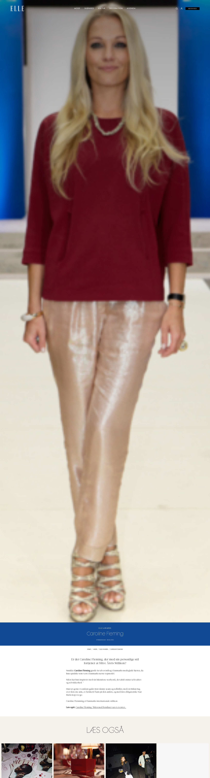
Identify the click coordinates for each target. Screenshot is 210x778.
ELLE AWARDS (105, 628)
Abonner (192, 8)
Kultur (101, 8)
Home (89, 649)
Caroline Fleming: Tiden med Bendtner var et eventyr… (101, 707)
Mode (77, 8)
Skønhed (89, 8)
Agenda (131, 8)
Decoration (116, 8)
